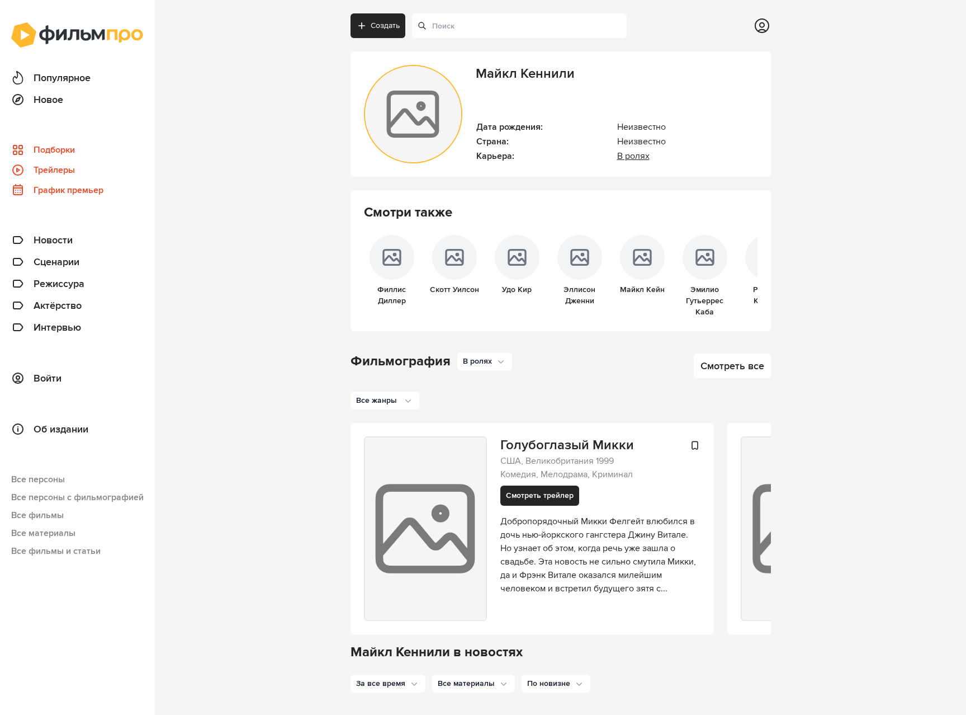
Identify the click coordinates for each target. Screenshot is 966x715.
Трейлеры (54, 170)
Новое (48, 99)
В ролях (633, 156)
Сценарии (56, 262)
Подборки (54, 150)
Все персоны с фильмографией (77, 497)
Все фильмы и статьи (56, 551)
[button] (388, 684)
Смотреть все (732, 366)
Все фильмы (37, 515)
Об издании (61, 429)
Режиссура (59, 283)
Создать (385, 25)
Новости (53, 240)
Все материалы (43, 533)
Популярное (62, 78)
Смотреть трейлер (540, 495)
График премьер (68, 190)
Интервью (57, 327)
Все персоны (38, 479)
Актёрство (58, 305)
